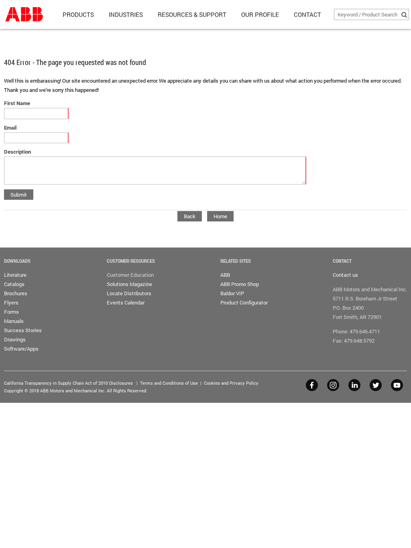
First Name (17, 103)
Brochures (15, 293)
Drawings (15, 339)
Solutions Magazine (129, 284)
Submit (18, 194)
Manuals (14, 321)
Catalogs (14, 284)
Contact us (345, 274)
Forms (11, 311)
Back (189, 216)
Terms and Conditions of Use (169, 383)
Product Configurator (244, 302)
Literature (15, 274)
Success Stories (23, 330)
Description (17, 151)
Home (220, 216)
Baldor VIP (232, 293)
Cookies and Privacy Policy (231, 383)
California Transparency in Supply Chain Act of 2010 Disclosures (68, 383)
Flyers (11, 302)
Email (10, 127)
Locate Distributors (129, 293)
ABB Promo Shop (239, 284)
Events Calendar (125, 302)
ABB (225, 274)
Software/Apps (21, 348)
